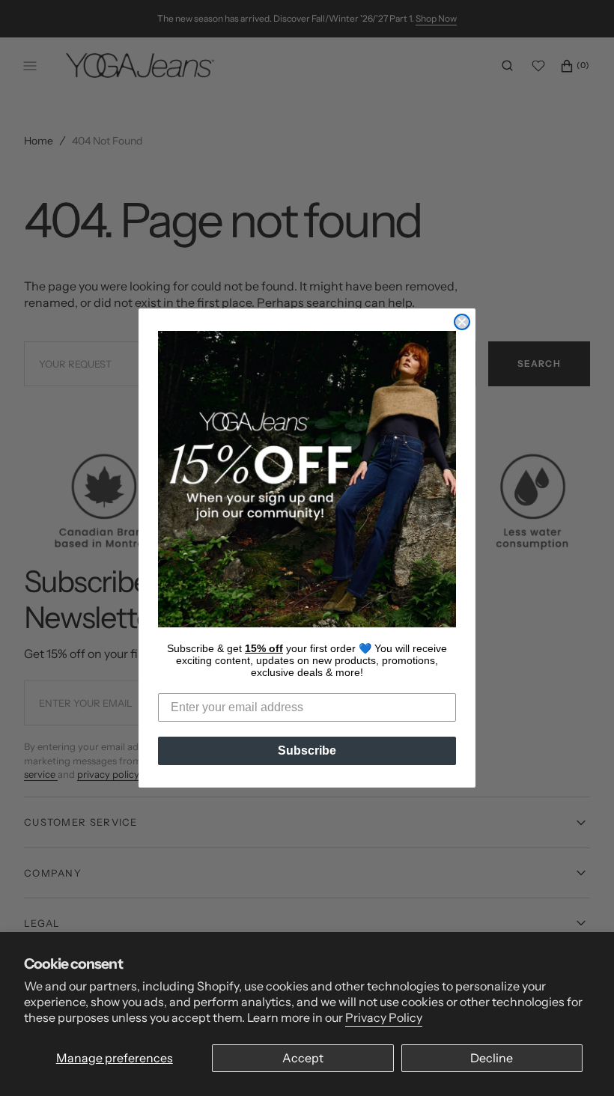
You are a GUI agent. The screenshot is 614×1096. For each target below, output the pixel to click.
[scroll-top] (579, 1061)
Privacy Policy (383, 1017)
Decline (491, 1057)
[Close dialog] (462, 321)
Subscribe (307, 750)
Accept (302, 1057)
